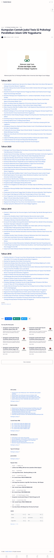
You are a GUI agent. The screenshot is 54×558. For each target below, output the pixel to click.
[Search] (52, 2)
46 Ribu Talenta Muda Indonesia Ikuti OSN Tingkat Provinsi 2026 (26, 397)
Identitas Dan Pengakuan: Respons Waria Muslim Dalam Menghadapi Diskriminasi (24, 156)
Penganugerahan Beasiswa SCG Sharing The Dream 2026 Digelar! (26, 409)
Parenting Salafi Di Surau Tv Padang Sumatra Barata (17, 120)
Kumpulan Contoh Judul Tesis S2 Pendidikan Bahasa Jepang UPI (37, 338)
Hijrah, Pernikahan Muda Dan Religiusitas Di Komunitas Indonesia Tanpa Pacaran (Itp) (25, 103)
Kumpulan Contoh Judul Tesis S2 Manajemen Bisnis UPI (37, 328)
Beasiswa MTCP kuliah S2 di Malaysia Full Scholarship (24, 440)
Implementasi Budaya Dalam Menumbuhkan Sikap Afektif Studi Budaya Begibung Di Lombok (27, 263)
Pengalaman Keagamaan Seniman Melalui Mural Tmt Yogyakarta (20, 181)
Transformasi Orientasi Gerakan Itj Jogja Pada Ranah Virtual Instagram (21, 141)
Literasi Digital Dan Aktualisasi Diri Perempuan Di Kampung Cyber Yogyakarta (23, 167)
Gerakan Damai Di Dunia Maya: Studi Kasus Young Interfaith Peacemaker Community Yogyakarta (28, 154)
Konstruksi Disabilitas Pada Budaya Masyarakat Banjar (17, 265)
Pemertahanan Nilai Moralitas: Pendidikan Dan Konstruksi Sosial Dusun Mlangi (23, 179)
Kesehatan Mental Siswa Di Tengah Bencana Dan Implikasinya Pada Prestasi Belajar (24, 161)
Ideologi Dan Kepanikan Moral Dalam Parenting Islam (17, 261)
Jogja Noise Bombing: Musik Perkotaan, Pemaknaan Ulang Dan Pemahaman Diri (24, 157)
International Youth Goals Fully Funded (20, 437)
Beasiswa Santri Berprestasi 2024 (19, 441)
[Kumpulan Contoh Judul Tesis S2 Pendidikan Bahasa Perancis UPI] (24, 339)
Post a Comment (27, 362)
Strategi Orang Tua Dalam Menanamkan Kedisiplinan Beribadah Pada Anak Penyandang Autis (27, 243)
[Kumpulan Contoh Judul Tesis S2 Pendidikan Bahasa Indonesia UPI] (50, 349)
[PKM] (25, 475)
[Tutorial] (17, 505)
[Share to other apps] (29, 318)
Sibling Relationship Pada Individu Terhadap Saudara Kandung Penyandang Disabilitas (25, 293)
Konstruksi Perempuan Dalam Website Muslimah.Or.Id (17, 165)
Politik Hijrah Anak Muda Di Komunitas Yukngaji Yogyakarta (19, 237)
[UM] (22, 465)
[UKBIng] (19, 465)
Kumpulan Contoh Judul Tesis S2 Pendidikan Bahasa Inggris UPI (11, 348)
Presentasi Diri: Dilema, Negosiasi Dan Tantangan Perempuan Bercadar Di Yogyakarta (25, 290)
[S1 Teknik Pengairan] (21, 495)
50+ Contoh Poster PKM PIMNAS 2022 (21, 492)
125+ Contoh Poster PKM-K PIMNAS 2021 (22, 502)
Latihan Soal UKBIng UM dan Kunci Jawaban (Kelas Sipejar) (26, 467)
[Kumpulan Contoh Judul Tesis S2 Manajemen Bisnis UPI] (50, 329)
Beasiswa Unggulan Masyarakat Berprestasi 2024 (23, 442)
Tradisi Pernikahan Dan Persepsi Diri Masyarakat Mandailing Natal (20, 139)
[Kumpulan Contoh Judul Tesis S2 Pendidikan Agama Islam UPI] (24, 329)
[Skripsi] (27, 495)
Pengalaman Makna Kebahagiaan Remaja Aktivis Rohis (17, 182)
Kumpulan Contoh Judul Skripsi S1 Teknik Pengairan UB (26, 497)
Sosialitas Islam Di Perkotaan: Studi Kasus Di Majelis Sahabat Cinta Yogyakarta (23, 295)
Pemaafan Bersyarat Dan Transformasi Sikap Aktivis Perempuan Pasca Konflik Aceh (25, 229)
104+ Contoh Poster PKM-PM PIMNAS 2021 (22, 487)
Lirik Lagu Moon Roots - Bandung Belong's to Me (24, 472)
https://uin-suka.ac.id (6, 304)
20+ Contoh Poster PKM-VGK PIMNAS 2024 (21, 423)
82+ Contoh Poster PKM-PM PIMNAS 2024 (21, 427)
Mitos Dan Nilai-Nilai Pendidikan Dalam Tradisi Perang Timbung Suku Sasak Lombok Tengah (27, 173)
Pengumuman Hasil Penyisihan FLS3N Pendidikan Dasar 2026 (25, 396)
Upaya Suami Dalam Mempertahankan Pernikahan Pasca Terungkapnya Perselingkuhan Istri (27, 248)
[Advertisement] (27, 14)
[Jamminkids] (19, 470)
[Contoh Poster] (21, 475)
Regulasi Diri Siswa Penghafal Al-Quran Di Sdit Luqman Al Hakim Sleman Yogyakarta (25, 292)
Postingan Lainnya (15, 401)
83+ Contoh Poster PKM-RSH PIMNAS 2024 (21, 424)
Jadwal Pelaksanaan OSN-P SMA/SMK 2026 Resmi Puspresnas (25, 399)
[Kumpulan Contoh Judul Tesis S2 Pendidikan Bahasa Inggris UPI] (24, 349)
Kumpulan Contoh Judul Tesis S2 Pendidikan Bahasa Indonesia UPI (37, 348)
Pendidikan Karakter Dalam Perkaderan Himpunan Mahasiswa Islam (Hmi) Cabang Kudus (26, 235)
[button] (50, 2)
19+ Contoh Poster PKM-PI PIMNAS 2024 (21, 428)
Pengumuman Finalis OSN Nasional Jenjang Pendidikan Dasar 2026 (27, 408)
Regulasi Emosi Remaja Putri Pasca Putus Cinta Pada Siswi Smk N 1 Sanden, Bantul (24, 202)
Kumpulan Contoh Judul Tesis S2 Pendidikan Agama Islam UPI (11, 328)
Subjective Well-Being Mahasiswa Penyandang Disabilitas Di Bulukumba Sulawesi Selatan (26, 137)
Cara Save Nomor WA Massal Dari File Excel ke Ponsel (25, 506)
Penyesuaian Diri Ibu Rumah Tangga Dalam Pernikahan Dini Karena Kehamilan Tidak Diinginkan (28, 192)
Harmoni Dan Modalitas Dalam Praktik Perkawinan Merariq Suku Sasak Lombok (24, 216)
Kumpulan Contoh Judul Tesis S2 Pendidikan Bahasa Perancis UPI (11, 338)
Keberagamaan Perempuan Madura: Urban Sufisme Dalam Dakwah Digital (22, 105)
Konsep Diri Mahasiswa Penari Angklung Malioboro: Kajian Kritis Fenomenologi (24, 163)
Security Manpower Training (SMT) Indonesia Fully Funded (25, 439)
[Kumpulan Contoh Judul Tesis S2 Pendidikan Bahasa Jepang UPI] (50, 339)
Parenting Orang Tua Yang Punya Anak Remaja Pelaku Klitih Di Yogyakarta (22, 118)
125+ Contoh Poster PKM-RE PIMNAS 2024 (21, 426)
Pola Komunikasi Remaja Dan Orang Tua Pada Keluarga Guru (19, 200)
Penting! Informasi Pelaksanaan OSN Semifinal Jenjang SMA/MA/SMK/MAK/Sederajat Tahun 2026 (24, 411)
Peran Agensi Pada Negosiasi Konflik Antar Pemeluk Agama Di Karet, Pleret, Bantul (24, 194)
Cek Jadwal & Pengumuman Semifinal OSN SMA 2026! (24, 413)
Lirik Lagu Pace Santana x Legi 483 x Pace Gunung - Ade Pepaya (27, 482)
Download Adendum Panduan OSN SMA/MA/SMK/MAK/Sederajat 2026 (27, 414)
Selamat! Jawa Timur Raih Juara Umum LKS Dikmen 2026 (24, 395)
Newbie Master (7, 2)
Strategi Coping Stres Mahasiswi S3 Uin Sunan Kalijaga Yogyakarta (20, 203)
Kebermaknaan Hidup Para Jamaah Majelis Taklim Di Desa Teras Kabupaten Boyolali (25, 159)
